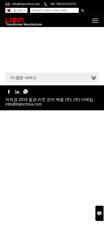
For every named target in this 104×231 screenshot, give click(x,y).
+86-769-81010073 (62, 4)
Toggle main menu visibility (95, 20)
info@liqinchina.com (26, 4)
